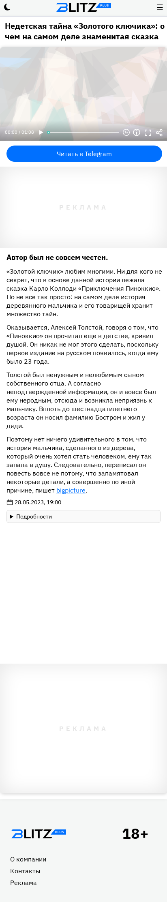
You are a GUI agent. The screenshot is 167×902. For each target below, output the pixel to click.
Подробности (34, 516)
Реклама (23, 882)
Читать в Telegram (84, 154)
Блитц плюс (83, 7)
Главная (38, 833)
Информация (136, 132)
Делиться (159, 132)
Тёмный (7, 7)
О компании (28, 859)
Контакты (25, 871)
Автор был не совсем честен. (57, 257)
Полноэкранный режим (148, 132)
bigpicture (71, 490)
